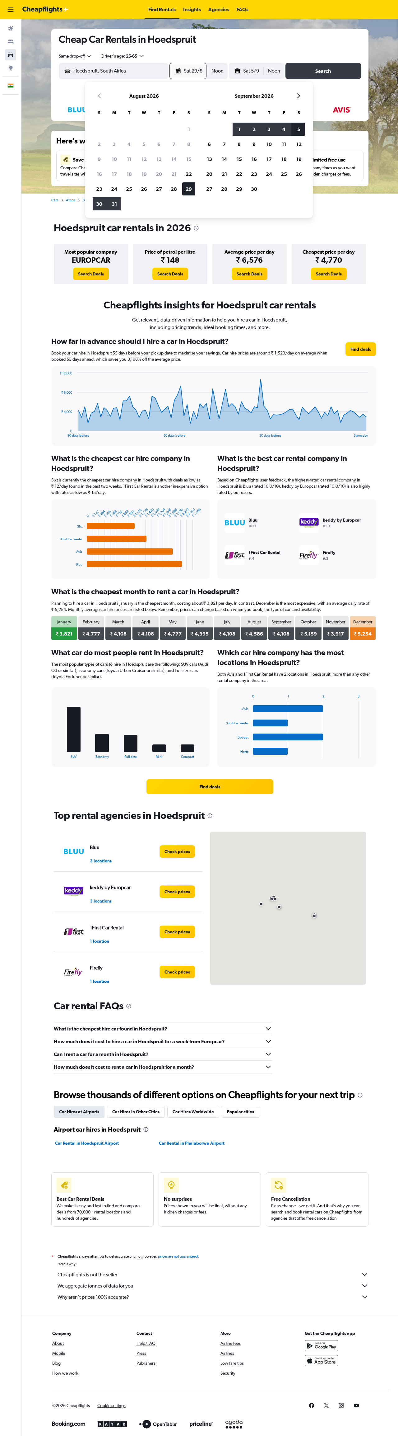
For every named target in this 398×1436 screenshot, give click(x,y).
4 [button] (129, 144)
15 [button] (189, 159)
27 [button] (159, 189)
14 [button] (174, 159)
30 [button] (99, 204)
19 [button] (144, 174)
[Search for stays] (10, 41)
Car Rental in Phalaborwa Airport (191, 1143)
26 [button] (144, 189)
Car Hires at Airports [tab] (79, 1111)
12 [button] (144, 159)
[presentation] (196, 228)
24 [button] (114, 189)
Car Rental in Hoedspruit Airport (87, 1143)
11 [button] (129, 159)
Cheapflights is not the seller (87, 1275)
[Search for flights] (10, 28)
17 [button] (114, 174)
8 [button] (188, 144)
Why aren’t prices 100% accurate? (93, 1297)
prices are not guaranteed (178, 1256)
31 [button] (114, 204)
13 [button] (159, 159)
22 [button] (189, 174)
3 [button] (114, 144)
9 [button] (99, 159)
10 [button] (114, 159)
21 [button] (174, 174)
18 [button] (129, 174)
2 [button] (99, 144)
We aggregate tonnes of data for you (95, 1286)
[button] (10, 9)
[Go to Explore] (10, 68)
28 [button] (174, 189)
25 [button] (129, 189)
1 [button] (189, 129)
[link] (91, 274)
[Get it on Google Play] (321, 1345)
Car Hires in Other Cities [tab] (136, 1111)
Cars (54, 200)
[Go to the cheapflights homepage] (45, 10)
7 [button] (173, 144)
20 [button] (159, 174)
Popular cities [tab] (240, 1111)
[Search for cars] (10, 55)
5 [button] (144, 144)
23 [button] (99, 189)
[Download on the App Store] (321, 1360)
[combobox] (75, 56)
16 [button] (99, 174)
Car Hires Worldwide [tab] (193, 1111)
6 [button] (158, 144)
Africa (70, 200)
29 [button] (189, 189)
